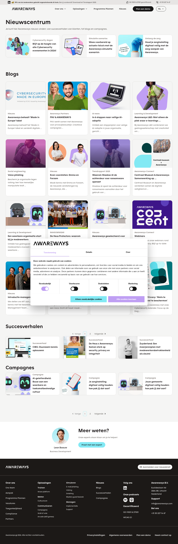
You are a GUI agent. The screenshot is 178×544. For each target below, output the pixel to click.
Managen (70, 502)
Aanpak (9, 493)
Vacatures (10, 503)
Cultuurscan (42, 501)
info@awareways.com (161, 503)
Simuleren (71, 483)
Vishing (69, 490)
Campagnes (42, 510)
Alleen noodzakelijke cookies (88, 299)
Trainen (41, 488)
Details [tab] (89, 252)
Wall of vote (42, 513)
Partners (10, 519)
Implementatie (72, 506)
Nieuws (100, 483)
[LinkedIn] (125, 488)
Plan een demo (143, 9)
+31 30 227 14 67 (158, 513)
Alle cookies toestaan (126, 299)
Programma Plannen (15, 498)
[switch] (74, 289)
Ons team (10, 488)
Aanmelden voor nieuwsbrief (156, 467)
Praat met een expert (92, 445)
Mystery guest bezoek (75, 497)
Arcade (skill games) (46, 517)
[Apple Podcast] (132, 500)
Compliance (11, 514)
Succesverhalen (103, 493)
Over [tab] (128, 252)
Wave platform (44, 492)
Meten (41, 497)
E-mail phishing (72, 487)
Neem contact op (163, 535)
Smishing (69, 493)
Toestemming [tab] (50, 252)
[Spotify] (125, 500)
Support (69, 509)
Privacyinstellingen (96, 535)
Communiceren (45, 506)
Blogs (98, 488)
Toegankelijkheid (14, 508)
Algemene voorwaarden (120, 535)
